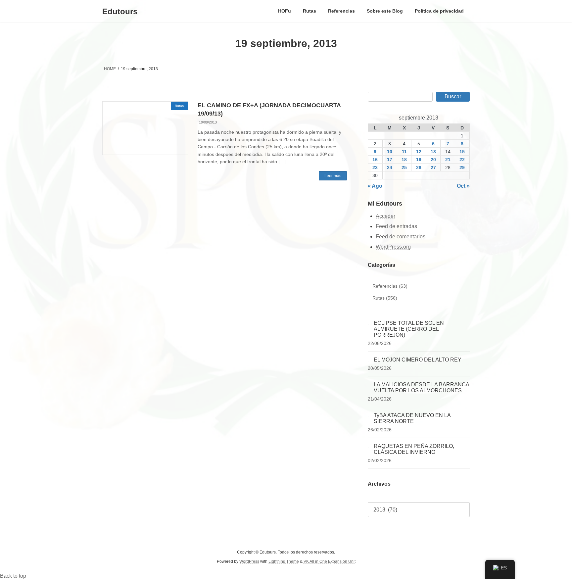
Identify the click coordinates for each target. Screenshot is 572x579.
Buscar (453, 96)
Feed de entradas (396, 226)
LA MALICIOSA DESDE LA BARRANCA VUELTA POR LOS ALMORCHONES (421, 387)
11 (404, 151)
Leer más (332, 175)
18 (404, 159)
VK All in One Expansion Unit (330, 561)
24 (389, 167)
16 (375, 159)
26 (418, 167)
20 (433, 159)
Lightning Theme (283, 561)
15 (462, 151)
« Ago (375, 186)
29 (462, 167)
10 (389, 151)
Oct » (463, 186)
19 (418, 159)
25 (404, 167)
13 (433, 151)
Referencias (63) (389, 286)
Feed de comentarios (400, 236)
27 (433, 167)
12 (418, 151)
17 (389, 159)
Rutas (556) (384, 298)
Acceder (385, 216)
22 (462, 159)
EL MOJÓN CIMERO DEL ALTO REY (417, 359)
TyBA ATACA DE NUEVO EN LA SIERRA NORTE (412, 418)
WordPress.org (393, 247)
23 (375, 167)
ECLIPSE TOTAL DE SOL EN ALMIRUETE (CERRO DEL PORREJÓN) (409, 329)
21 (448, 159)
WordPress (249, 561)
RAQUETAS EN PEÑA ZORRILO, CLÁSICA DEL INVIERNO (414, 449)
